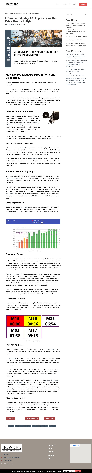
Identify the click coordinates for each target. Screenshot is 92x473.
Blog (70, 4)
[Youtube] (5, 463)
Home (6, 13)
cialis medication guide (72, 60)
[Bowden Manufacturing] (12, 4)
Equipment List (52, 445)
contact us (29, 405)
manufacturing (44, 425)
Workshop (52, 425)
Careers (50, 448)
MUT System (25, 148)
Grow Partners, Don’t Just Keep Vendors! (76, 36)
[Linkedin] (8, 463)
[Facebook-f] (1, 463)
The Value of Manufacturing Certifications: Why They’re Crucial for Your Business (75, 31)
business (11, 425)
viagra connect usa (71, 69)
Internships (51, 451)
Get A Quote (83, 4)
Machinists (51, 455)
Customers (35, 425)
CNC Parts (27, 425)
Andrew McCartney (10, 24)
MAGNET (19, 382)
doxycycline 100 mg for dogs (73, 78)
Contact (75, 4)
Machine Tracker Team (12, 178)
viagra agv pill (69, 54)
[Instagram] (12, 463)
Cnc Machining (19, 425)
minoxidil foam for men (72, 73)
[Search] (85, 14)
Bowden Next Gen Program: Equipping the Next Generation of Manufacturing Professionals (76, 25)
